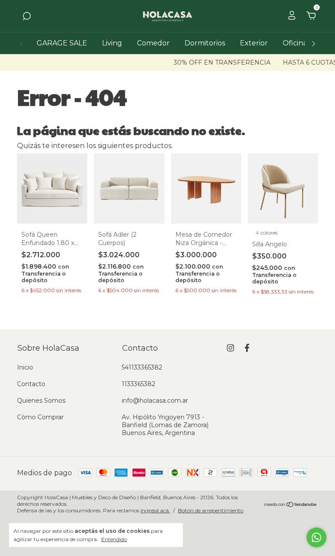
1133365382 (138, 384)
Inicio (25, 367)
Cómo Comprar (40, 417)
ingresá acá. (155, 510)
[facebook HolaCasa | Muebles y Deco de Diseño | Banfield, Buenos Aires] (247, 348)
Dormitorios (205, 43)
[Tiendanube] (290, 505)
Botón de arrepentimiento (210, 510)
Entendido (114, 539)
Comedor (153, 43)
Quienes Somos (41, 400)
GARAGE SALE (62, 43)
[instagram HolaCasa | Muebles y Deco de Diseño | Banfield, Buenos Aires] (230, 348)
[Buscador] (26, 16)
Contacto (31, 384)
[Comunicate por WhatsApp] (316, 537)
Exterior (254, 43)
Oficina (295, 43)
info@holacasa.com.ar (155, 400)
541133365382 (142, 367)
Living (112, 43)
